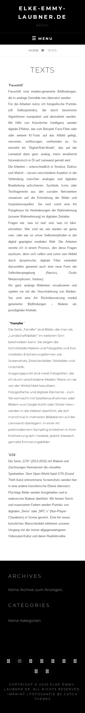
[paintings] (30, 661)
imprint (16, 694)
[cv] (75, 661)
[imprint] (47, 671)
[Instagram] (19, 661)
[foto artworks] (53, 661)
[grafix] (42, 661)
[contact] (36, 671)
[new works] (8, 661)
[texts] (64, 661)
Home (34, 50)
